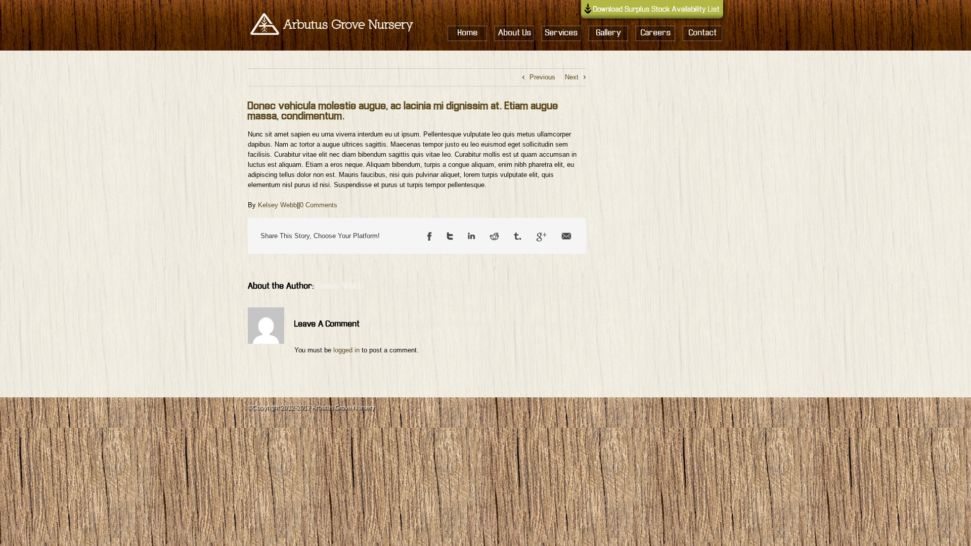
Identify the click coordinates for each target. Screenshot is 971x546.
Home (468, 33)
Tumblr (517, 237)
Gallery (608, 33)
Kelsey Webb (277, 205)
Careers (656, 33)
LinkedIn (471, 237)
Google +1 (541, 237)
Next (572, 77)
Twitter (450, 237)
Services (561, 33)
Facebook (429, 237)
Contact (703, 33)
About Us (515, 33)
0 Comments (318, 205)
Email (566, 237)
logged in (346, 350)
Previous (542, 77)
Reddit (494, 237)
